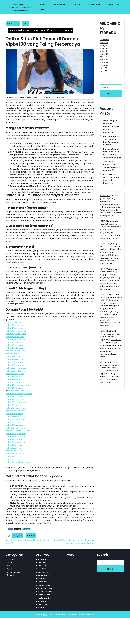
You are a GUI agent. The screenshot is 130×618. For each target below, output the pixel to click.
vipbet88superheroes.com (18, 462)
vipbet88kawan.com (15, 350)
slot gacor (17, 535)
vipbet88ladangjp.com (16, 428)
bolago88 (104, 45)
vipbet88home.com (15, 365)
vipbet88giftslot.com (16, 371)
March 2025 (43, 582)
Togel (11, 575)
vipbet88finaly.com (15, 373)
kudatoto (104, 42)
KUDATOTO (105, 300)
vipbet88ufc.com (14, 396)
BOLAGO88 (105, 195)
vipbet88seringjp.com (16, 425)
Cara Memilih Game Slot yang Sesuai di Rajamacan (111, 178)
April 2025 (42, 578)
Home (43, 4)
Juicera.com (13, 23)
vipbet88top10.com (15, 453)
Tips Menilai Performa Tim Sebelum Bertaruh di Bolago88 (111, 166)
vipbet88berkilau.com (16, 325)
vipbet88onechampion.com (19, 393)
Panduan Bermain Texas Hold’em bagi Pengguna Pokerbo (111, 140)
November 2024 (45, 591)
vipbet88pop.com (14, 439)
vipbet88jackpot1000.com (18, 430)
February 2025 (44, 585)
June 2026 (42, 565)
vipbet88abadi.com (15, 336)
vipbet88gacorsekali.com (17, 410)
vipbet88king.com (14, 342)
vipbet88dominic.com (16, 442)
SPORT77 (112, 255)
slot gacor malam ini (109, 366)
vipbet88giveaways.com (17, 385)
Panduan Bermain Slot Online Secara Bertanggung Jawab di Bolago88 (112, 153)
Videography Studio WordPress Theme (54, 614)
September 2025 (45, 575)
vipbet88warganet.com (17, 331)
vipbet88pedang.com (16, 436)
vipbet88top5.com (14, 448)
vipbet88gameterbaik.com (18, 419)
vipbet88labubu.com (15, 356)
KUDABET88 (116, 339)
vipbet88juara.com (14, 413)
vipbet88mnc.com (15, 390)
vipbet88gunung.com (16, 333)
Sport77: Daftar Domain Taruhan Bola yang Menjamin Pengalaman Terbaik (74, 541)
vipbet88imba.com (14, 353)
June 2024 (42, 604)
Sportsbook (94, 4)
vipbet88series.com (15, 359)
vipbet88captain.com (16, 433)
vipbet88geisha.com (15, 445)
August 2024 (43, 601)
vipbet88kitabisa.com (16, 416)
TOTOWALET (105, 269)
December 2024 (45, 588)
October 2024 (44, 595)
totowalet (104, 39)
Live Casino (113, 4)
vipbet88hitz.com (14, 456)
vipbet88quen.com (14, 345)
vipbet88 (31, 535)
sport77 (103, 68)
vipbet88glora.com (14, 388)
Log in (70, 559)
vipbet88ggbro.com (15, 382)
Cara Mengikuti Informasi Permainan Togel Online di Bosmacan (111, 126)
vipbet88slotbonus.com (17, 368)
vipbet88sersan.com (15, 405)
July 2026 (42, 562)
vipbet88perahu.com (15, 339)
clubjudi (103, 51)
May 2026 (42, 569)
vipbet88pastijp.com (15, 422)
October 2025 (44, 572)
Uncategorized (14, 572)
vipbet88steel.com (14, 362)
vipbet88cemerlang (15, 328)
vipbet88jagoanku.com (16, 408)
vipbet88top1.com (14, 450)
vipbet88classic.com (15, 376)
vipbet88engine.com (15, 379)
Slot (42, 9)
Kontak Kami (60, 4)
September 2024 (45, 598)
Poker (77, 4)
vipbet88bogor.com (15, 399)
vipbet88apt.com (14, 459)
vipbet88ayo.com (14, 322)
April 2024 (42, 607)
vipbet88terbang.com (16, 402)
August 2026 (43, 559)
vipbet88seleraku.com (16, 348)
